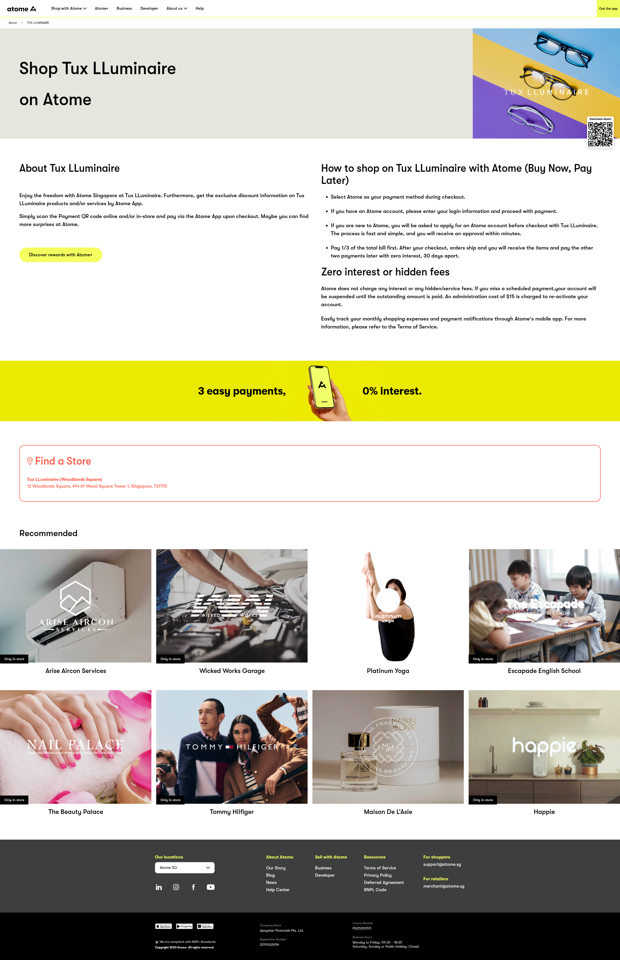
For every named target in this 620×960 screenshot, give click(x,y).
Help (200, 8)
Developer (149, 8)
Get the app (608, 8)
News (271, 882)
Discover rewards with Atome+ (61, 255)
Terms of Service (380, 868)
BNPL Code (375, 889)
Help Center (278, 889)
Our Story (276, 868)
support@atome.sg (442, 864)
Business (124, 8)
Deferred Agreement (384, 882)
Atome (13, 22)
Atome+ (101, 8)
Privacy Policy (378, 875)
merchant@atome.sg (444, 886)
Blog (270, 875)
